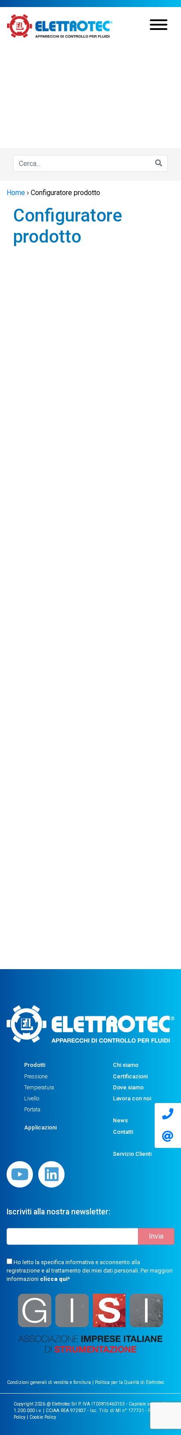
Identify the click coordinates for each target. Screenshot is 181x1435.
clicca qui (54, 1279)
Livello (31, 1098)
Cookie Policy (42, 1417)
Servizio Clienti (132, 1154)
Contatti (123, 1132)
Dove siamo (128, 1087)
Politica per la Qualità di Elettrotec (129, 1382)
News (120, 1120)
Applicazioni (40, 1127)
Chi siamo (125, 1065)
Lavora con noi (132, 1098)
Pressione (35, 1076)
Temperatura (39, 1087)
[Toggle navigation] (158, 26)
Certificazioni (130, 1076)
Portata (32, 1109)
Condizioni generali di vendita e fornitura (49, 1382)
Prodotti (34, 1065)
